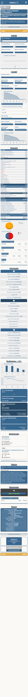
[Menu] (26, 3)
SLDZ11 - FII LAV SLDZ (14, 493)
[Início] (1, 3)
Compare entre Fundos (14, 27)
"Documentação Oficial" (14, 550)
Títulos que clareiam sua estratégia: (12, 554)
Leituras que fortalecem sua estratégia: (12, 30)
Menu (3, 7)
